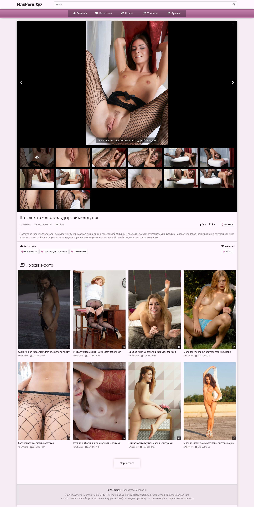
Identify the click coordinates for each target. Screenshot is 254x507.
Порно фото (127, 463)
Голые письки (30, 251)
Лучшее (176, 13)
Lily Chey (229, 251)
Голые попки (80, 251)
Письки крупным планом (55, 251)
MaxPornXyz (29, 4)
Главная (81, 13)
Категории (105, 13)
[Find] (234, 4)
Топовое (152, 13)
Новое (129, 13)
